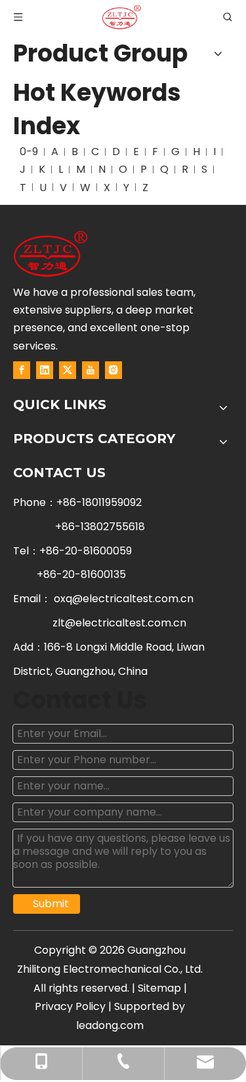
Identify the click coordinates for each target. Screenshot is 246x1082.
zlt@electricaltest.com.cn (119, 622)
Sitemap (159, 988)
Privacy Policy (70, 1006)
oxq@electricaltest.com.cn (124, 598)
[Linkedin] (44, 370)
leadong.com (110, 1025)
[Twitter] (67, 370)
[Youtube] (90, 370)
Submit (51, 903)
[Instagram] (113, 370)
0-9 (29, 151)
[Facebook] (21, 370)
